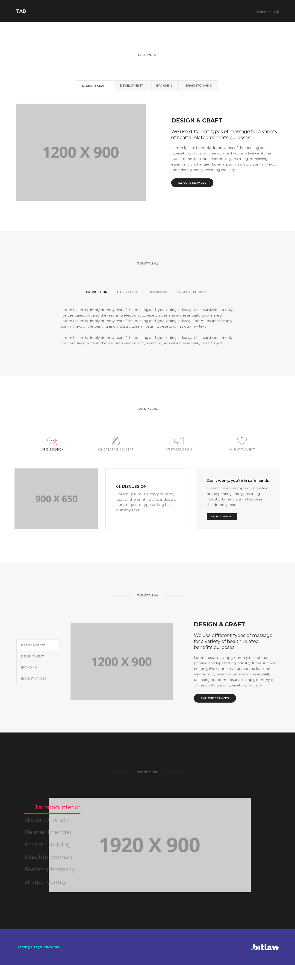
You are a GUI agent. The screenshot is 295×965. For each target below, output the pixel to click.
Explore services (192, 182)
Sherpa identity (45, 881)
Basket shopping (47, 844)
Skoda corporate (46, 819)
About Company (222, 516)
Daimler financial (47, 832)
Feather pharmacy (49, 869)
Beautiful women (48, 857)
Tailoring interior (57, 807)
